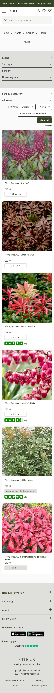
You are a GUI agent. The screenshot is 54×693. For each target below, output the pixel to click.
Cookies (14, 685)
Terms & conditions (14, 680)
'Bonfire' (16, 183)
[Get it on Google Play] (35, 634)
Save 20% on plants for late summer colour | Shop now (27, 3)
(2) (25, 420)
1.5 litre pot (15, 194)
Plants (17, 32)
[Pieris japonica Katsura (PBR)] (27, 226)
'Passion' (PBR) (19, 403)
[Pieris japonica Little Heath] (27, 451)
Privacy (39, 680)
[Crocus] (27, 662)
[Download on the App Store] (18, 634)
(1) (25, 343)
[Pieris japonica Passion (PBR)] (27, 374)
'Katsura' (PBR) (19, 254)
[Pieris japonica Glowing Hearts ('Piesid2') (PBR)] (27, 528)
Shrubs (30, 32)
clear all (44, 120)
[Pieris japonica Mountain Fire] (27, 298)
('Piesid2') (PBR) (25, 558)
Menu (3, 10)
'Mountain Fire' (20, 326)
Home (5, 32)
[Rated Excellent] (32, 645)
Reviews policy (39, 685)
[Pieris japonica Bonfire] (27, 154)
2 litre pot (15, 265)
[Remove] (32, 107)
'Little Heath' (19, 480)
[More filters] (50, 85)
